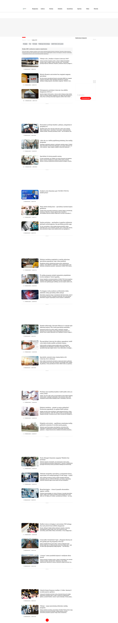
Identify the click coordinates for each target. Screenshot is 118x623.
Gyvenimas (70, 8)
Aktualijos (25, 43)
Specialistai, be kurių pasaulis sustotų (51, 156)
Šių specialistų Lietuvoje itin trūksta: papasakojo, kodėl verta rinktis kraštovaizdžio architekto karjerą (56, 342)
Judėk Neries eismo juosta (57, 43)
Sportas (79, 8)
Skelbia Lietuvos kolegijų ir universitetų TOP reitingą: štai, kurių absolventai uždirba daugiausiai (56, 525)
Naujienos (24, 40)
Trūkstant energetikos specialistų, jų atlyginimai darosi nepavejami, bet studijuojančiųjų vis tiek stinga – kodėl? (56, 474)
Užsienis (60, 8)
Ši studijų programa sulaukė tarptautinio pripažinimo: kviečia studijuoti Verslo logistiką (55, 276)
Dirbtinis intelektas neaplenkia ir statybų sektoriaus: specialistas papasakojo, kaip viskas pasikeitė (55, 260)
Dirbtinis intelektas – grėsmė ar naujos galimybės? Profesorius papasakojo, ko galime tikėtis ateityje (54, 408)
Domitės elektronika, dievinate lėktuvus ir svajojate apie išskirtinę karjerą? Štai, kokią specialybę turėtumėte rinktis (56, 327)
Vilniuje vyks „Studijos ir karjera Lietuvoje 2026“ (54, 58)
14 (23, 100)
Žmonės (96, 8)
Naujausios (35, 8)
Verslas (51, 8)
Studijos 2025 (27, 69)
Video (87, 8)
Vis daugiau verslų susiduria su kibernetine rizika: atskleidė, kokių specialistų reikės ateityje (54, 291)
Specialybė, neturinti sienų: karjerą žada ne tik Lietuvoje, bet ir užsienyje (53, 358)
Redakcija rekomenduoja (44, 43)
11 (23, 166)
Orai (30, 43)
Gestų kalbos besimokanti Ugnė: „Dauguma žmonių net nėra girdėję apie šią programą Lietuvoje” (56, 540)
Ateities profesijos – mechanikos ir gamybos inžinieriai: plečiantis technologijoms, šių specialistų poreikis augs (56, 223)
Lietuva (43, 8)
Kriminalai (35, 43)
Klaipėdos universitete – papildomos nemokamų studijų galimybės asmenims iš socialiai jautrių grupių (56, 424)
